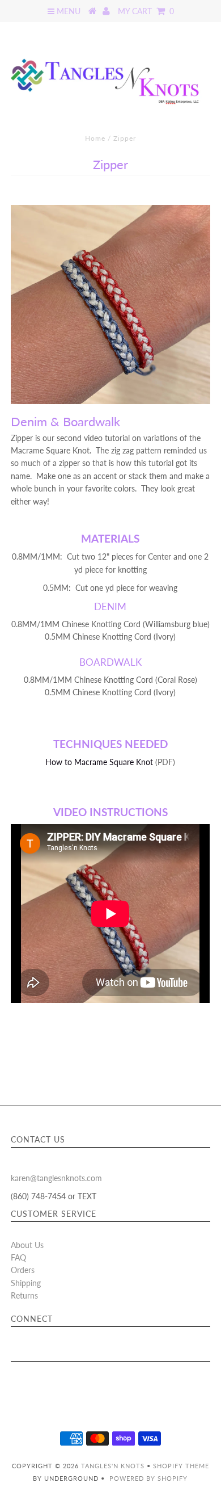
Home (95, 138)
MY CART (146, 11)
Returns (24, 1295)
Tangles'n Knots (112, 1465)
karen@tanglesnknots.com (56, 1178)
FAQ (18, 1257)
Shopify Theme (181, 1465)
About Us (27, 1245)
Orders (23, 1270)
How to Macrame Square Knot (100, 762)
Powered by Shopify (148, 1478)
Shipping (26, 1283)
